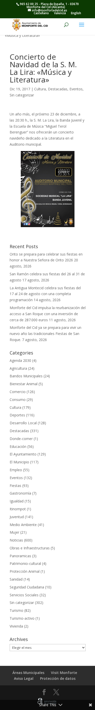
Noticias (16, 540)
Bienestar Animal (23, 383)
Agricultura (18, 368)
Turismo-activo (22, 618)
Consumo (18, 399)
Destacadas (57, 89)
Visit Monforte (64, 672)
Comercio (18, 391)
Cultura (40, 89)
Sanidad (16, 579)
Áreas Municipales (28, 672)
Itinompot (18, 508)
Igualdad (17, 501)
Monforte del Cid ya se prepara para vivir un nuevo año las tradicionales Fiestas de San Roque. (45, 333)
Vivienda (16, 626)
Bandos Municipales (26, 376)
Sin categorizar (22, 95)
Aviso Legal (23, 678)
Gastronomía (20, 493)
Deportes (17, 415)
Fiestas (15, 485)
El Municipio (19, 462)
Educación (18, 446)
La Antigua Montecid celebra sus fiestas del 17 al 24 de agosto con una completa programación (45, 293)
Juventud (17, 516)
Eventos (76, 89)
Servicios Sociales (24, 595)
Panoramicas (20, 555)
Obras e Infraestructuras (30, 548)
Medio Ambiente (23, 524)
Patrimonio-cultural (25, 563)
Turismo (16, 610)
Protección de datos (57, 678)
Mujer (14, 532)
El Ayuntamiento (23, 454)
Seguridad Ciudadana (27, 587)
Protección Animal (25, 571)
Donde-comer (21, 438)
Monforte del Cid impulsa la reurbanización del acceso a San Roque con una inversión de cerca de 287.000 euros (48, 313)
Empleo (16, 469)
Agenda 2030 (20, 360)
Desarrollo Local (23, 422)
